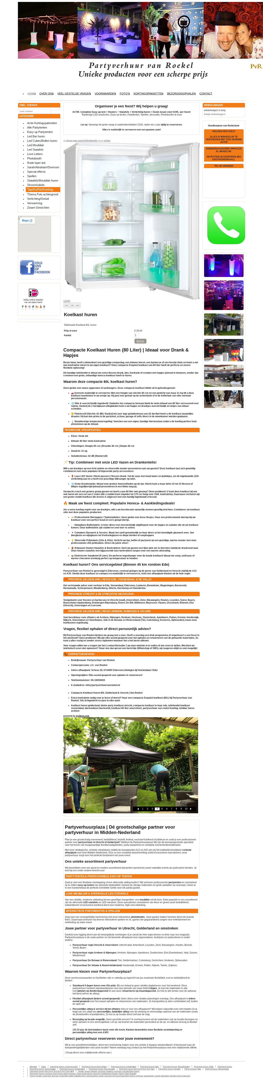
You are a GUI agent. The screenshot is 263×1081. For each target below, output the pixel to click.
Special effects (36, 171)
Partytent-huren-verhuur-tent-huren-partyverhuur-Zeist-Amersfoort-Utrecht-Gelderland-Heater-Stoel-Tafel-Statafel (83, 1073)
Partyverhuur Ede (192, 1069)
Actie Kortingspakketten (42, 123)
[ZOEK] (56, 111)
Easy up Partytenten (40, 131)
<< (102, 140)
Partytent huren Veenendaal (42, 1069)
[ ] (88, 1052)
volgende (94, 140)
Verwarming (34, 203)
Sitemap (33, 1066)
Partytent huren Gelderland (123, 1066)
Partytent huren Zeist (204, 1066)
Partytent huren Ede (149, 1066)
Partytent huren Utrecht (169, 1069)
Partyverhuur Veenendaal (217, 1069)
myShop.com (82, 716)
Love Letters (35, 154)
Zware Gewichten (38, 207)
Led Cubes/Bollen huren (42, 140)
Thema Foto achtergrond (42, 194)
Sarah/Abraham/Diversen (43, 167)
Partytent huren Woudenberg (176, 1066)
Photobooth (34, 158)
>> (99, 140)
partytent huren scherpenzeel (64, 1066)
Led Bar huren (36, 136)
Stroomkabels (36, 185)
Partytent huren (225, 1066)
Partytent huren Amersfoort (94, 1066)
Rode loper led (36, 162)
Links (43, 1066)
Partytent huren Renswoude (102, 1069)
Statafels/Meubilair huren (42, 180)
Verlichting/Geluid (38, 198)
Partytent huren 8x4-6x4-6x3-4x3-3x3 (136, 1069)
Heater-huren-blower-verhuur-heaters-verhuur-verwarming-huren (108, 1071)
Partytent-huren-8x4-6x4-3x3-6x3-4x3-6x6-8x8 (52, 1071)
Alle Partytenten (37, 127)
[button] (66, 305)
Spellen (31, 176)
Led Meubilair (35, 145)
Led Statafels (35, 149)
